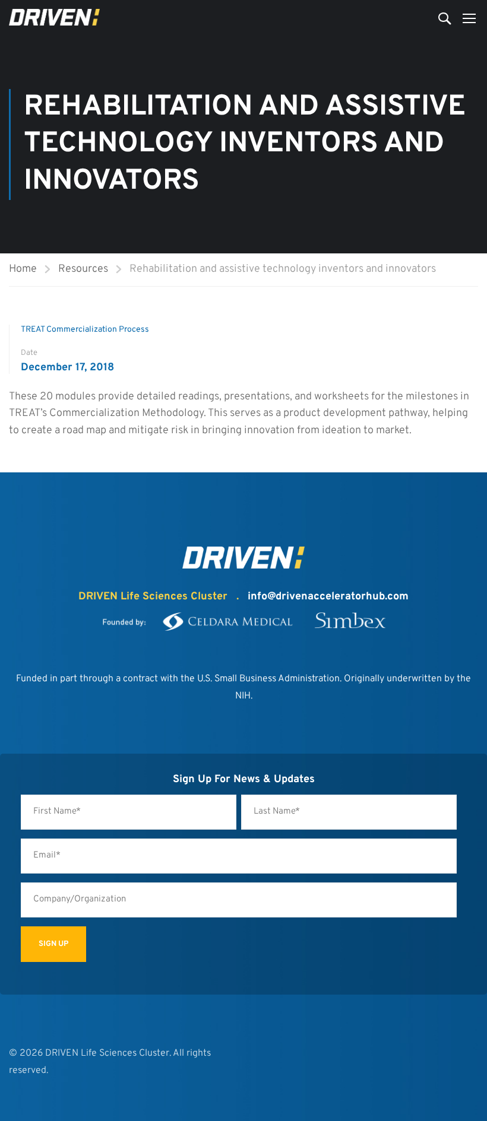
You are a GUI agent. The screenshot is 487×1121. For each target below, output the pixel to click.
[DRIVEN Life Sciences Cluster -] (54, 17)
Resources (83, 269)
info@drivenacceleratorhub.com (328, 597)
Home (23, 269)
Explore (23, 448)
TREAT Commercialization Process (85, 330)
